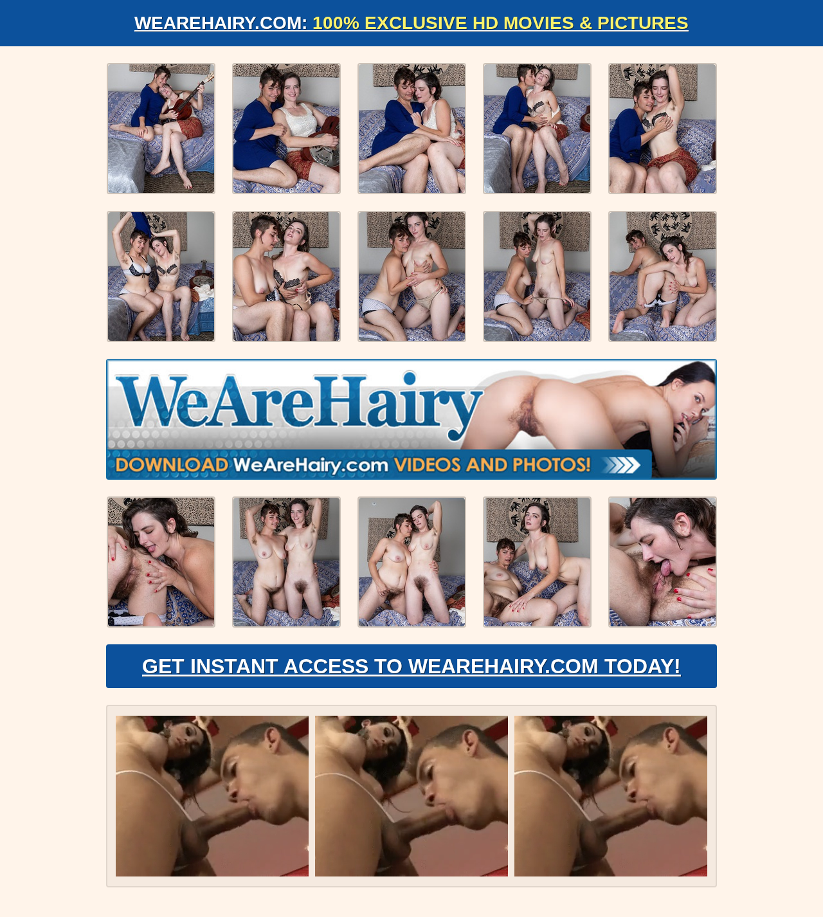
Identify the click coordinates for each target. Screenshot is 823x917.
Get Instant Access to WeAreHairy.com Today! (411, 666)
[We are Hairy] (411, 419)
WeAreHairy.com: (411, 23)
